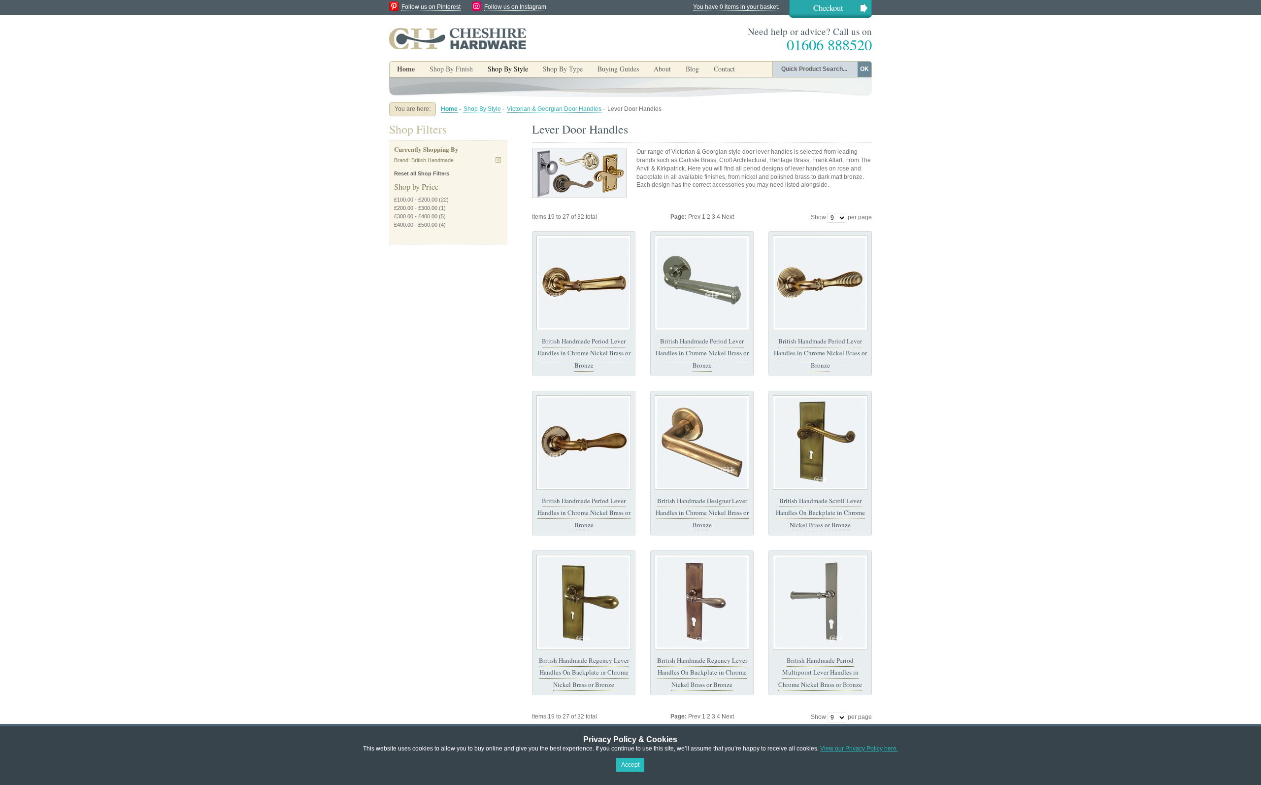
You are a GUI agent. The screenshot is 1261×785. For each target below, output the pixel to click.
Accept (630, 764)
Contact (724, 68)
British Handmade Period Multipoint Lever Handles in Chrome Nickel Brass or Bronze (820, 672)
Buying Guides (618, 68)
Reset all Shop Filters (421, 173)
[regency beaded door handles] (583, 442)
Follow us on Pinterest (431, 6)
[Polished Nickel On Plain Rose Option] (702, 283)
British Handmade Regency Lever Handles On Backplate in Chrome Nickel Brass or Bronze (584, 672)
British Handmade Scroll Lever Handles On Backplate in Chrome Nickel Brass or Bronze (820, 512)
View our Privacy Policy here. (859, 748)
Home (406, 69)
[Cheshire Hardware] (457, 38)
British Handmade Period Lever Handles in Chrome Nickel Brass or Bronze (583, 353)
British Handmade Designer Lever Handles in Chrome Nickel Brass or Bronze (702, 512)
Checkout (828, 7)
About (662, 68)
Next (728, 216)
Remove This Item (498, 160)
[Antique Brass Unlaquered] (702, 442)
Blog (692, 68)
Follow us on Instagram (515, 6)
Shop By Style (482, 108)
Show (818, 217)
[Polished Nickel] (820, 602)
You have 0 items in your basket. (736, 6)
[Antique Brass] (583, 283)
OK (864, 69)
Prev (695, 216)
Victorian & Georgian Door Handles (554, 108)
